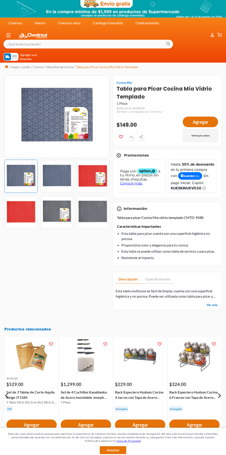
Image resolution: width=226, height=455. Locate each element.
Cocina (38, 67)
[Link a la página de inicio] (6, 67)
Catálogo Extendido (108, 23)
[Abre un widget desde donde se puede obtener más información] (208, 447)
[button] (8, 35)
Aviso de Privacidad (129, 440)
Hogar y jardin (20, 67)
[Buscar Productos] (168, 44)
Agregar (200, 122)
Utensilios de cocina (59, 67)
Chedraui (15, 23)
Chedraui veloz (69, 23)
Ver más (212, 305)
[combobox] (88, 44)
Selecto (39, 23)
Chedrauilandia (147, 23)
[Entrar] (210, 35)
